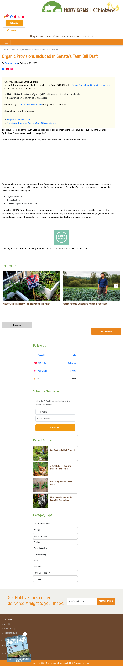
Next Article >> (106, 331)
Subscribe (14, 23)
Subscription (106, 601)
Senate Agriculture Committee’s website (91, 85)
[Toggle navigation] (6, 42)
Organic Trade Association (18, 119)
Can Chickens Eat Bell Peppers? (62, 450)
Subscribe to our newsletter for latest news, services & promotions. (53, 403)
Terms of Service (10, 632)
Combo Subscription (56, 36)
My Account (37, 36)
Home (6, 50)
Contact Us (88, 36)
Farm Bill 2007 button (31, 104)
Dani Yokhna (11, 63)
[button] (116, 286)
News (13, 50)
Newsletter (74, 36)
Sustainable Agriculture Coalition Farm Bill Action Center (31, 123)
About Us (7, 624)
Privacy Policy (9, 628)
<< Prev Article (16, 325)
